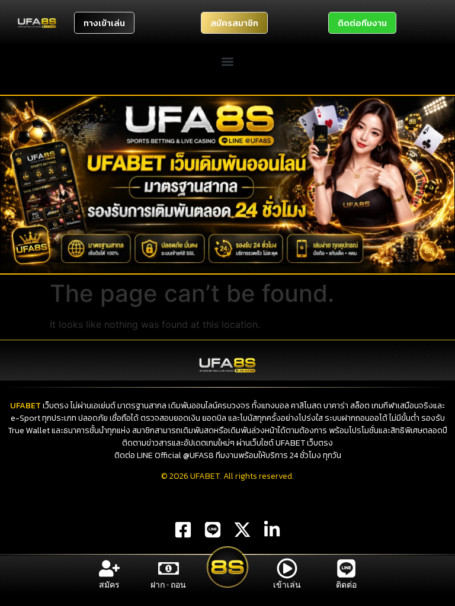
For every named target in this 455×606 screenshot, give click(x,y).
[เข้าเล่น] (287, 568)
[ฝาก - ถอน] (168, 568)
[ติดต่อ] (346, 568)
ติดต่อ (346, 584)
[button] (228, 61)
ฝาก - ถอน (168, 584)
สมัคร (109, 584)
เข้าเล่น (287, 584)
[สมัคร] (109, 568)
